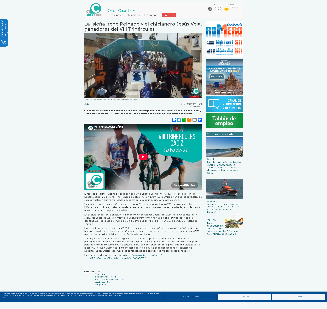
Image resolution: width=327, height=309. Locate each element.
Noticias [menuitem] (114, 15)
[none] (199, 119)
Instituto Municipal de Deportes (109, 279)
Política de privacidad (9, 298)
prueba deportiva (102, 282)
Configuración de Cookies (190, 296)
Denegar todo (244, 296)
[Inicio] (94, 9)
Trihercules (100, 274)
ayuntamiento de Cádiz (105, 277)
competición (100, 284)
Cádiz (97, 272)
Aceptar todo (298, 296)
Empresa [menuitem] (150, 15)
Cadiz (86, 104)
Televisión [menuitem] (132, 15)
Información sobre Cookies (24, 298)
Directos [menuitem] (168, 15)
